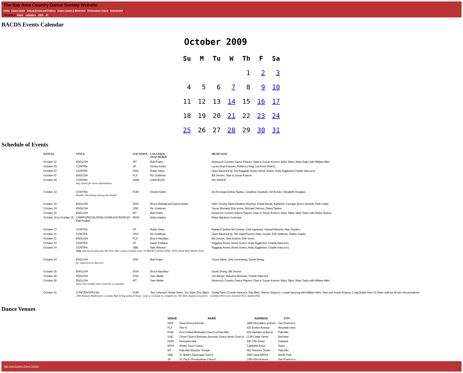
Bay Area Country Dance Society (21, 366)
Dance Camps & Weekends (71, 10)
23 (261, 115)
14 (231, 101)
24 (276, 115)
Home (6, 10)
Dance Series (18, 10)
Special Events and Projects (41, 10)
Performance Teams (97, 10)
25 (187, 130)
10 (47, 15)
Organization (116, 10)
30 (261, 130)
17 (276, 101)
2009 (40, 15)
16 (261, 101)
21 (231, 115)
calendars (31, 15)
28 (231, 130)
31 (276, 130)
